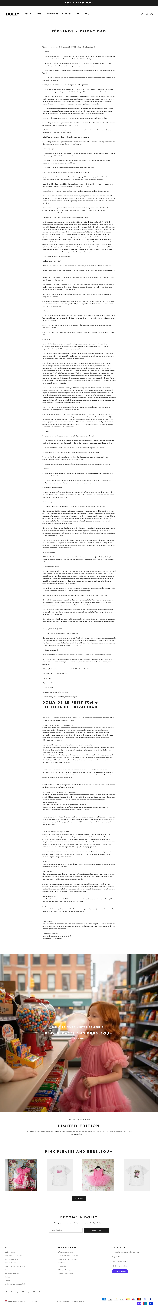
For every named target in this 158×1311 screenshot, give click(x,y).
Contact (7, 1281)
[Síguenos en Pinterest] (23, 1292)
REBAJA (87, 14)
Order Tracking (10, 1252)
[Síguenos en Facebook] (6, 1292)
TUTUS (38, 14)
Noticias (8, 1277)
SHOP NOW (79, 1039)
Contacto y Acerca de (12, 1259)
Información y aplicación (66, 1252)
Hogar (28, 14)
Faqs (6, 1270)
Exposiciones (62, 1266)
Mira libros (61, 1263)
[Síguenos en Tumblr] (40, 1292)
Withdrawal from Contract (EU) (15, 1284)
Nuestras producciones (65, 1273)
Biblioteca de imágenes (65, 1270)
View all (79, 1199)
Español (34, 1301)
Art (77, 14)
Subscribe (96, 1230)
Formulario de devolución (13, 1256)
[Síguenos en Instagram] (17, 1292)
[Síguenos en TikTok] (29, 1292)
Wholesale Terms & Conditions (68, 1256)
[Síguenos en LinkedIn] (34, 1292)
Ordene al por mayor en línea (67, 1259)
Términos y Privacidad (12, 1273)
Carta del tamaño (10, 1263)
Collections (51, 14)
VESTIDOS (66, 14)
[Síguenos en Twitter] (12, 1292)
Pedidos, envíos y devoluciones (15, 1266)
